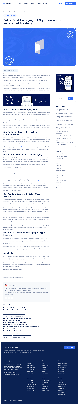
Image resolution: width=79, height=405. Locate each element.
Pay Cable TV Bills (30, 388)
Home (19, 3)
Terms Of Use (45, 386)
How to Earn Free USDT (9, 328)
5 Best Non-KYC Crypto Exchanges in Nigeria (14, 337)
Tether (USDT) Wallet (31, 369)
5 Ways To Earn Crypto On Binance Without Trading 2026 (17, 335)
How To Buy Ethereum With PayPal (11, 320)
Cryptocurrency (11, 11)
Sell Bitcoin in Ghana (31, 367)
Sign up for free (70, 3)
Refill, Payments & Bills (61, 180)
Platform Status (45, 390)
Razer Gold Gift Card (62, 390)
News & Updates (59, 175)
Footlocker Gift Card (62, 394)
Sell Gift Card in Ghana (62, 365)
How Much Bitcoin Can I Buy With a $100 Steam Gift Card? (17, 318)
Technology (58, 182)
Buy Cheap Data (30, 382)
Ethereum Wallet (30, 375)
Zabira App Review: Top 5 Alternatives (64, 124)
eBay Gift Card (61, 378)
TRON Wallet (29, 378)
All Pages (44, 384)
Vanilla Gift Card (61, 392)
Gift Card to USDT (61, 369)
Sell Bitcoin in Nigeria (31, 365)
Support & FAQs (45, 365)
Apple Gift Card (61, 377)
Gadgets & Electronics (61, 161)
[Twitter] (12, 298)
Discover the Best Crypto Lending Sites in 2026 (15, 324)
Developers (44, 369)
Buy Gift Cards (61, 371)
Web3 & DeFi (59, 187)
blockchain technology (17, 146)
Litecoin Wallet (30, 373)
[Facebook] (6, 298)
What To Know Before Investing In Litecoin (13, 316)
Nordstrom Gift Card (62, 384)
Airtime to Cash (59, 153)
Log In (60, 3)
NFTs (57, 177)
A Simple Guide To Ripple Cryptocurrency (13, 333)
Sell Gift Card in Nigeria (62, 363)
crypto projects (39, 180)
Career (43, 371)
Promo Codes (45, 373)
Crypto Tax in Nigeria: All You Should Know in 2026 (15, 322)
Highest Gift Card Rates (47, 377)
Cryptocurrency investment (9, 277)
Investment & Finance (61, 170)
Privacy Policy (45, 388)
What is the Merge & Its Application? (12, 312)
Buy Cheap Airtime (30, 380)
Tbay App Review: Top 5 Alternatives (64, 135)
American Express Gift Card (63, 375)
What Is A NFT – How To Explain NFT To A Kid (14, 314)
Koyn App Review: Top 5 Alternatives (64, 113)
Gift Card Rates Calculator (47, 375)
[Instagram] (9, 298)
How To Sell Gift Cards (46, 380)
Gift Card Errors (59, 165)
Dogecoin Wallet (30, 371)
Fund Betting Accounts (31, 384)
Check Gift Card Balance (61, 156)
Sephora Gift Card (61, 386)
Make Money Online (60, 173)
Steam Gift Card (61, 388)
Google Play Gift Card (62, 380)
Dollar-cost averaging (19, 277)
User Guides (58, 185)
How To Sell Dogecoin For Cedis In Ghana (13, 330)
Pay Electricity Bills (30, 386)
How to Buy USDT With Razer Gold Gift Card (14, 307)
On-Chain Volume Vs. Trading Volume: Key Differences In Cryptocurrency (21, 326)
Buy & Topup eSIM (30, 390)
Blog (43, 363)
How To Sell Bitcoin (46, 382)
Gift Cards (58, 168)
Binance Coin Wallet (31, 377)
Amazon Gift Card (61, 373)
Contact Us (44, 367)
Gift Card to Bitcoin (62, 367)
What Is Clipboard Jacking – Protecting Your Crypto (16, 309)
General (57, 163)
